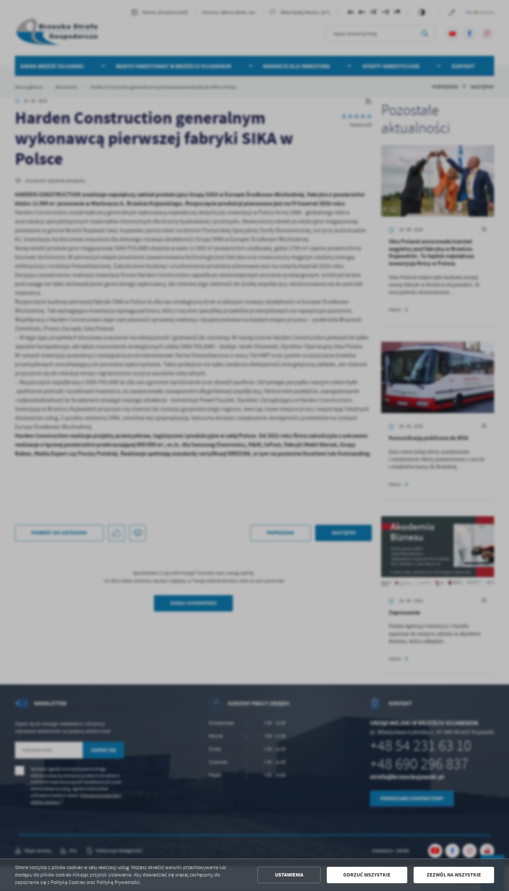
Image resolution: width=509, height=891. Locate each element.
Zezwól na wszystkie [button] (454, 874)
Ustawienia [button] (289, 874)
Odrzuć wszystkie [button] (367, 874)
